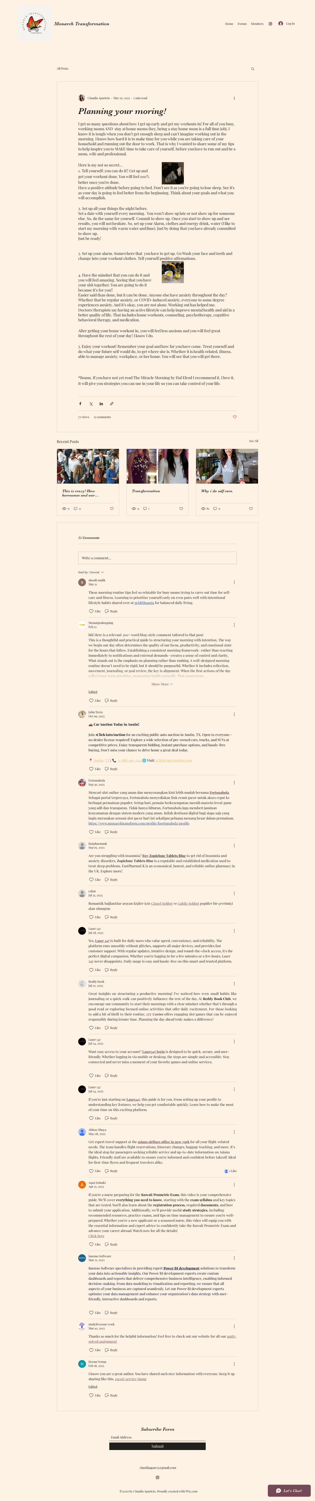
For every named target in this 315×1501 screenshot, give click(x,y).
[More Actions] (234, 582)
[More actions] (234, 97)
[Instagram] (270, 24)
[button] (253, 68)
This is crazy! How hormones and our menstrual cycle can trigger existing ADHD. (86, 493)
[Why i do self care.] (227, 466)
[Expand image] (173, 173)
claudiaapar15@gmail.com (158, 1467)
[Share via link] (112, 404)
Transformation (146, 491)
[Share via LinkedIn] (101, 404)
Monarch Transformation (81, 23)
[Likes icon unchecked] (91, 611)
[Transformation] (158, 466)
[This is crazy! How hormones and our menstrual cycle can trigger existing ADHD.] (88, 466)
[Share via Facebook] (80, 404)
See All (253, 441)
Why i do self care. (217, 491)
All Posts (62, 68)
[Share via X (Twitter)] (91, 404)
